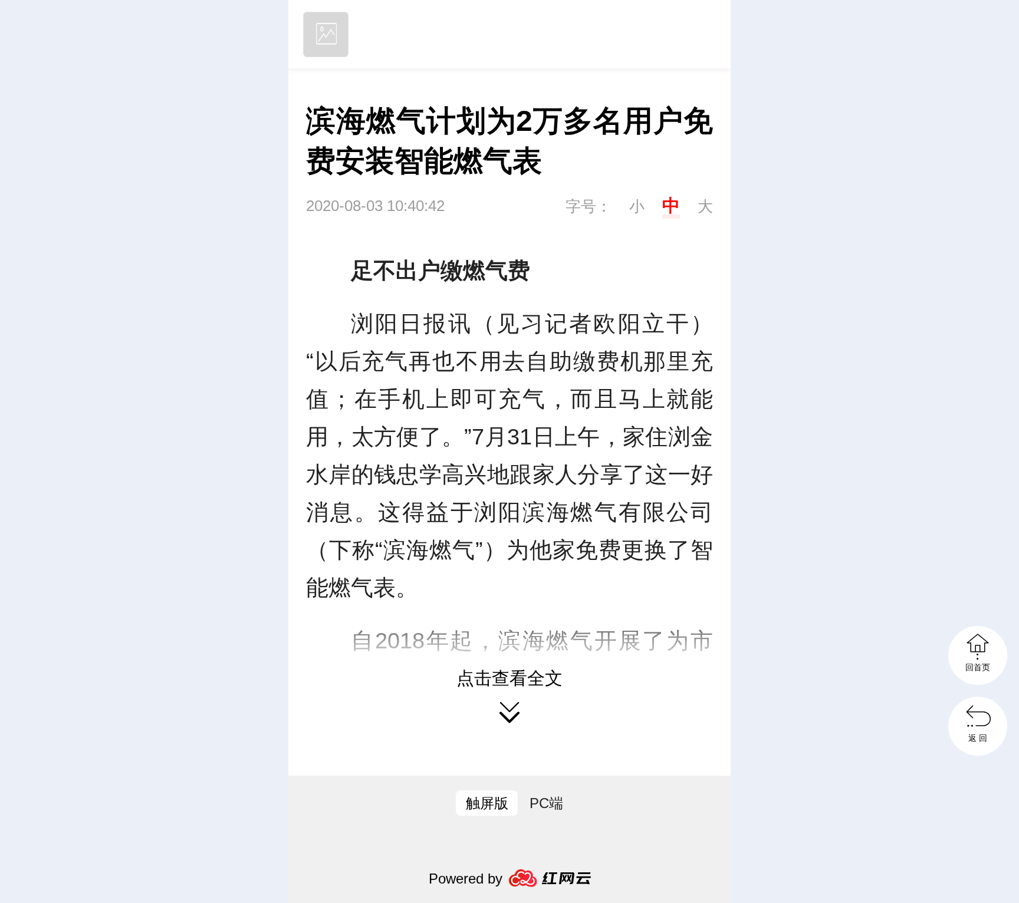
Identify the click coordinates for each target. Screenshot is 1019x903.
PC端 (546, 803)
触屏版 (487, 803)
